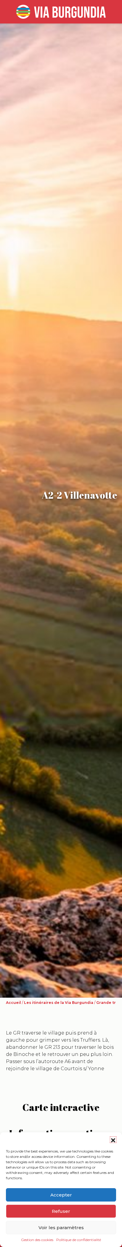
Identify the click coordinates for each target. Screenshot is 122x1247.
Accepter (61, 1195)
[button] (113, 1140)
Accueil (13, 1002)
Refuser (61, 1211)
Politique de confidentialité (78, 1239)
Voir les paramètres (61, 1227)
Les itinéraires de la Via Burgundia (58, 1002)
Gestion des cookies (37, 1239)
